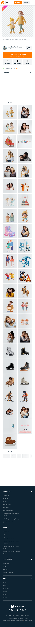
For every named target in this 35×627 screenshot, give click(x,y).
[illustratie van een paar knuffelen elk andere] (10, 486)
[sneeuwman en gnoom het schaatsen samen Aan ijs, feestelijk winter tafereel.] (10, 381)
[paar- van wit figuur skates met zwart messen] (10, 576)
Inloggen (26, 2)
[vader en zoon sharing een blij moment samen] (10, 201)
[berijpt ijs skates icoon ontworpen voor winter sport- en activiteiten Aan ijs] (10, 336)
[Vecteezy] (2, 2)
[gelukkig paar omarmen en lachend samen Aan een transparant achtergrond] (10, 216)
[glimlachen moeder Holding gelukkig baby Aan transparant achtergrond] (10, 157)
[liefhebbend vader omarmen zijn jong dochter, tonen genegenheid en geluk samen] (10, 561)
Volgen (29, 49)
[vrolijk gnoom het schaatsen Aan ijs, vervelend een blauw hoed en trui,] (10, 411)
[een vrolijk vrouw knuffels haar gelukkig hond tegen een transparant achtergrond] (10, 516)
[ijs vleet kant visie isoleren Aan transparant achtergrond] (10, 591)
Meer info (6, 72)
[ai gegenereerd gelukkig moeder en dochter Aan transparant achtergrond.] (10, 246)
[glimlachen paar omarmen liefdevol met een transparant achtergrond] (10, 351)
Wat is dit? (18, 68)
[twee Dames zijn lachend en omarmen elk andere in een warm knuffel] (10, 456)
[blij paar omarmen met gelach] (10, 127)
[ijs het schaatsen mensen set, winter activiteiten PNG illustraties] (10, 171)
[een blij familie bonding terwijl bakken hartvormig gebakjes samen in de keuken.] (10, 142)
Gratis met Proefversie (17, 55)
